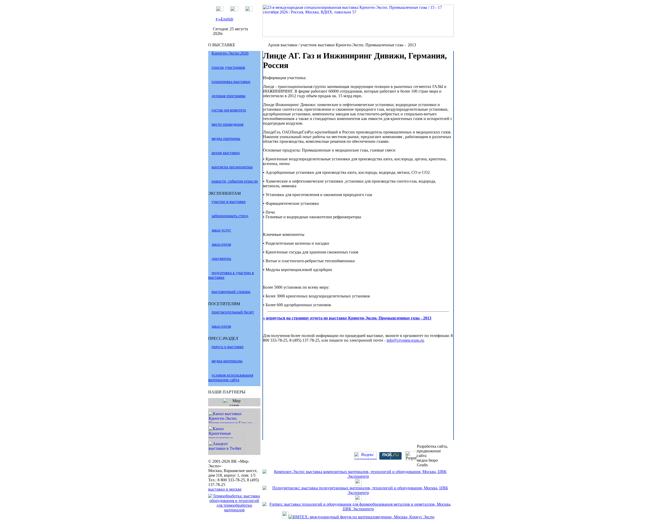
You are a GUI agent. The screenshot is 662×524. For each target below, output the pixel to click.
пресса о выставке (228, 347)
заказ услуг (221, 230)
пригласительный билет (233, 312)
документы (221, 258)
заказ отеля (221, 244)
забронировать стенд (230, 216)
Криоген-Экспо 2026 (230, 53)
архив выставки (226, 153)
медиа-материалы (227, 361)
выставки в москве (225, 489)
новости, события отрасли (235, 181)
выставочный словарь (231, 291)
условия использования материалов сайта (230, 377)
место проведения (227, 124)
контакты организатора (232, 167)
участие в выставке (229, 201)
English (227, 19)
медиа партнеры (226, 138)
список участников (228, 67)
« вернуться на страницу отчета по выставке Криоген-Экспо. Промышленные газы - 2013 (347, 318)
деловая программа (228, 96)
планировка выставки (231, 81)
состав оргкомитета (229, 110)
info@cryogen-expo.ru (405, 340)
